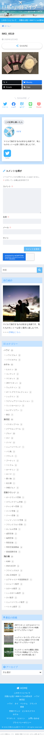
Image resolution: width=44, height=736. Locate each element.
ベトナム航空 (13, 607)
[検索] (39, 270)
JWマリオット (13, 383)
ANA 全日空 (12, 566)
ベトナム (11, 465)
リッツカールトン (15, 406)
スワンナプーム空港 (15, 502)
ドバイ (10, 442)
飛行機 (8, 556)
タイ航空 (11, 597)
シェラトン (12, 396)
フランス (11, 456)
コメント (8, 186)
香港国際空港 (13, 552)
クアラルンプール (15, 429)
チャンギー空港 (14, 506)
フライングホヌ (14, 570)
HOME (23, 688)
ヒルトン (11, 369)
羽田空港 (11, 543)
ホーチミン (12, 470)
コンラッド (12, 374)
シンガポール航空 (15, 593)
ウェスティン (13, 387)
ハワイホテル (13, 360)
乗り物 (10, 479)
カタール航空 (13, 588)
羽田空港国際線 (14, 547)
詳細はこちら (15, 332)
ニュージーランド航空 (16, 602)
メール (7, 227)
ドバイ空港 (12, 511)
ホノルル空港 (13, 529)
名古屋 (10, 483)
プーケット (12, 461)
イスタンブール (14, 424)
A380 (9, 561)
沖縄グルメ (12, 488)
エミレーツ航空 (14, 584)
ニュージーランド (14, 447)
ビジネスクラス (28, 711)
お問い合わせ (33, 718)
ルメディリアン (14, 410)
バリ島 (10, 451)
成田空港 (11, 534)
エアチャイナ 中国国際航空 (18, 579)
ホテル (8, 364)
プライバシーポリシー (22, 723)
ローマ (10, 474)
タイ (9, 438)
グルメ (10, 433)
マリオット (12, 378)
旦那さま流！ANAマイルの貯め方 (18, 696)
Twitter (7, 158)
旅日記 (8, 419)
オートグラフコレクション (18, 392)
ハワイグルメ (13, 355)
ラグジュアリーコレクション (19, 401)
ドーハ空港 (12, 515)
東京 (9, 415)
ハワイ (8, 350)
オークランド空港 (14, 497)
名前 (6, 217)
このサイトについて (8, 20)
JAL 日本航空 (13, 575)
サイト (6, 238)
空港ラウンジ (11, 492)
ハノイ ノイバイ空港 (16, 520)
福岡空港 (11, 538)
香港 (22, 707)
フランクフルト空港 (15, 524)
